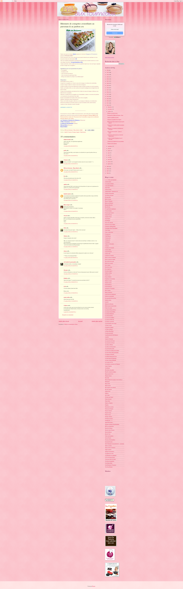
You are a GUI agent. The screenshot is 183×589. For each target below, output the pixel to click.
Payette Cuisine (108, 412)
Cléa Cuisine (107, 230)
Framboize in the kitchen (110, 278)
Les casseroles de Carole (110, 341)
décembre (110, 107)
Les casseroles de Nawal (110, 342)
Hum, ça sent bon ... (109, 292)
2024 (108, 74)
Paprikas (107, 405)
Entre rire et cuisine (109, 263)
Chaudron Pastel (108, 216)
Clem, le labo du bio (109, 232)
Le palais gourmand (109, 333)
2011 (108, 103)
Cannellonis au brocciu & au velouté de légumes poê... (115, 135)
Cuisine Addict (108, 249)
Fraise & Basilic (108, 276)
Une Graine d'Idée (108, 463)
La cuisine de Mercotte (109, 319)
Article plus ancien (97, 321)
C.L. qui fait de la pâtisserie (110, 209)
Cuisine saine (107, 253)
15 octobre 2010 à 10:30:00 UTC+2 (71, 223)
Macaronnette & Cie (109, 374)
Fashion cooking (108, 273)
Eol (64, 176)
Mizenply (66, 270)
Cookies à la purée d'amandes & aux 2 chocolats (115, 138)
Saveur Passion (108, 438)
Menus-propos (108, 385)
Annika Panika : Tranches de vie (111, 191)
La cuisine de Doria (109, 315)
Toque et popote (108, 449)
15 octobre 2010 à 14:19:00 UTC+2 (71, 231)
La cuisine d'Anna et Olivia (110, 310)
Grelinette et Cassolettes (110, 288)
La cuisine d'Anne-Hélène (110, 311)
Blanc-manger (67, 205)
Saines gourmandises (109, 436)
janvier (109, 163)
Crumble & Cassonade (109, 247)
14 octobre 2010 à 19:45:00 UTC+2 (71, 163)
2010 (108, 105)
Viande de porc (83, 132)
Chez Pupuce (107, 218)
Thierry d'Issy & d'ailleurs (110, 447)
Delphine (66, 278)
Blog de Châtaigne (108, 201)
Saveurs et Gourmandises (110, 439)
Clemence (66, 160)
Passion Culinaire (108, 410)
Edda (65, 228)
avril (109, 157)
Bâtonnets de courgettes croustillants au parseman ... (115, 129)
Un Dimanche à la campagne (110, 455)
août (109, 148)
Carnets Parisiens (108, 214)
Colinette (66, 305)
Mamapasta (107, 381)
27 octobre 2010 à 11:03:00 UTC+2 (71, 301)
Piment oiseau (108, 414)
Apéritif (66, 132)
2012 (108, 101)
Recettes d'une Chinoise (109, 430)
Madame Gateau (108, 375)
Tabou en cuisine (108, 445)
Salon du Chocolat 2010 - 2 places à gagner (115, 132)
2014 (108, 96)
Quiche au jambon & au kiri (113, 117)
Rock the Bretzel (108, 432)
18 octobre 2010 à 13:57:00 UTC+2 (71, 274)
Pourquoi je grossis (109, 418)
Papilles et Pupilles (109, 403)
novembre (110, 109)
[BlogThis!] (89, 130)
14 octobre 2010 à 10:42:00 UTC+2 (71, 155)
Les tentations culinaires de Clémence (112, 364)
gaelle (65, 150)
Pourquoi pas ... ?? (108, 420)
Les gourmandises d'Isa (109, 348)
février (109, 161)
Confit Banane (108, 236)
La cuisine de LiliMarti (109, 317)
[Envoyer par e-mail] (88, 130)
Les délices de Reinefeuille (110, 346)
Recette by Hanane (108, 428)
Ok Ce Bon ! (107, 395)
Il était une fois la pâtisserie (110, 294)
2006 (108, 173)
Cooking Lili (107, 240)
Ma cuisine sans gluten (109, 370)
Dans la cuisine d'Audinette (110, 257)
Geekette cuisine (108, 282)
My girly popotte (108, 389)
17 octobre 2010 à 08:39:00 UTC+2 (71, 257)
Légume (77, 132)
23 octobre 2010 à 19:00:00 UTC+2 (71, 282)
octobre (109, 111)
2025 (108, 72)
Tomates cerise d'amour (112, 143)
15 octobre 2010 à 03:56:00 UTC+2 (71, 211)
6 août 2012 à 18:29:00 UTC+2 (70, 312)
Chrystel (65, 215)
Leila (65, 286)
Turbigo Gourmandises (109, 451)
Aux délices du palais (109, 195)
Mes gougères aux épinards (110, 387)
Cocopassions (107, 234)
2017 (108, 90)
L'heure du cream (108, 308)
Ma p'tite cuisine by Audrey (110, 372)
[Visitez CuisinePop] (109, 501)
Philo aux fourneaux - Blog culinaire (71, 168)
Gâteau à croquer (108, 280)
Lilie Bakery (107, 368)
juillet (109, 150)
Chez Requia (107, 220)
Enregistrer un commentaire (67, 315)
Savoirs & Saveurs (108, 441)
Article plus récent (64, 321)
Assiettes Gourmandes (109, 193)
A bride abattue (108, 181)
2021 (108, 81)
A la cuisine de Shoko (109, 183)
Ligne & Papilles (108, 366)
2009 (108, 166)
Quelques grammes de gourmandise (112, 424)
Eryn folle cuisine (108, 267)
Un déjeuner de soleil (109, 453)
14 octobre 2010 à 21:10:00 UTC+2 (71, 180)
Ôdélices (107, 393)
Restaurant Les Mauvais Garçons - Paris (115, 115)
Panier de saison (108, 399)
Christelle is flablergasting (110, 226)
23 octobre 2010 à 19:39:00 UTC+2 (71, 293)
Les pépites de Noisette (109, 354)
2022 (108, 79)
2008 (108, 168)
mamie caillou (67, 297)
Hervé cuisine (108, 290)
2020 (108, 83)
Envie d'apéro (107, 265)
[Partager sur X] (91, 130)
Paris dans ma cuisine (109, 407)
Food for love (107, 275)
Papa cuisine (107, 401)
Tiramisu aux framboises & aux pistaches (116, 141)
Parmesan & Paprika (109, 408)
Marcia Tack (107, 383)
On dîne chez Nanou (109, 397)
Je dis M (106, 302)
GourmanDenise (108, 284)
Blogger (93, 586)
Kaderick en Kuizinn (109, 304)
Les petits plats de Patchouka (110, 358)
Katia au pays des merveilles (110, 306)
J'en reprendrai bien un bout (110, 298)
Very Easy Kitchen (108, 467)
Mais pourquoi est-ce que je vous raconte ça (113, 379)
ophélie (65, 184)
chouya (65, 251)
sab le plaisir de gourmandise (70, 262)
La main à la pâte (108, 325)
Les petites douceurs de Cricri (111, 356)
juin (109, 153)
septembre (110, 146)
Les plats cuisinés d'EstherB (110, 360)
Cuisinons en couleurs (109, 255)
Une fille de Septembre (109, 461)
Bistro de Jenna (108, 199)
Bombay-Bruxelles (109, 205)
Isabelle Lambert (67, 194)
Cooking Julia (108, 238)
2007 (108, 171)
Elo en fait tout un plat (109, 261)
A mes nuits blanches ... (109, 185)
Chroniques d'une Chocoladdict (111, 228)
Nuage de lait (107, 391)
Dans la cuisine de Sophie (110, 259)
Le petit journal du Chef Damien (111, 335)
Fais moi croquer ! (108, 271)
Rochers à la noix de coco (113, 113)
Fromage (74, 132)
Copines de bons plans (109, 244)
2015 (108, 94)
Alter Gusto (107, 187)
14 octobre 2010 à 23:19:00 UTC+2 (71, 189)
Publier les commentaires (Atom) (71, 324)
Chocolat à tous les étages (110, 224)
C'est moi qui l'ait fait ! (109, 213)
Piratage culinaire (108, 416)
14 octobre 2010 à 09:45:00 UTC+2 (71, 146)
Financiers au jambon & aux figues (114, 119)
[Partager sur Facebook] (92, 130)
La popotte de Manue (109, 327)
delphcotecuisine (67, 139)
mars (109, 159)
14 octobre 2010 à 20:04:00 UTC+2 (71, 172)
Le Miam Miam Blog (109, 331)
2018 (108, 87)
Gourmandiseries (108, 286)
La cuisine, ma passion (109, 321)
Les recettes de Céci (109, 362)
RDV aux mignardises (109, 426)
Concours (70, 132)
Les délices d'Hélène (109, 344)
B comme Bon (108, 197)
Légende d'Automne (109, 339)
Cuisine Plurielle (108, 251)
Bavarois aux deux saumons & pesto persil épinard (116, 122)
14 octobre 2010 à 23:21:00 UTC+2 (71, 200)
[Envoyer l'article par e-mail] (86, 130)
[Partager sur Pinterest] (93, 130)
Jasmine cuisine (108, 300)
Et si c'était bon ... (108, 269)
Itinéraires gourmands (109, 296)
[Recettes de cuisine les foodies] (111, 520)
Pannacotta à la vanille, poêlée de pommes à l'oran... (116, 125)
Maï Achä (107, 377)
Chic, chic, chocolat (109, 222)
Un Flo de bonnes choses (110, 457)
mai (109, 155)
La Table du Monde (109, 329)
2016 (108, 92)
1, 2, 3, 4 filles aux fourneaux (110, 179)
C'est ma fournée (108, 211)
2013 (108, 98)
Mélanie (65, 236)
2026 (108, 70)
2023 (108, 76)
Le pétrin (107, 337)
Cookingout (107, 242)
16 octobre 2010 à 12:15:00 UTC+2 (71, 246)
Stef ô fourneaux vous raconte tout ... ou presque (114, 443)
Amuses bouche (108, 189)
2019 (108, 85)
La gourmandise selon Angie (110, 323)
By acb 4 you (107, 207)
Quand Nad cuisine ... (109, 422)
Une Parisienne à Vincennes (110, 465)
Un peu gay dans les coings (110, 459)
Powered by (111, 37)
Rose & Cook (107, 434)
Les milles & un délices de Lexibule (112, 350)
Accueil (80, 321)
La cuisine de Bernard (109, 313)
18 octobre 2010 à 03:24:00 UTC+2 (71, 265)
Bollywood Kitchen (109, 203)
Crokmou (107, 245)
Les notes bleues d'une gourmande (111, 352)
